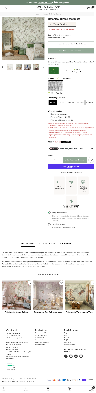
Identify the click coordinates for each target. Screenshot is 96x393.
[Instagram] (71, 356)
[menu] (3, 8)
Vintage (68, 35)
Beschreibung (28, 244)
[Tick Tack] (81, 356)
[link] (26, 389)
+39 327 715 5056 (12, 347)
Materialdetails (47, 244)
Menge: (51, 155)
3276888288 (10, 359)
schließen (94, 3)
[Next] (44, 67)
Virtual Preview (60, 24)
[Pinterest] (76, 356)
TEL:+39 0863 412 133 (13, 345)
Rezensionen (65, 244)
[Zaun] (6, 8)
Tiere (56, 35)
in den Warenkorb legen (74, 160)
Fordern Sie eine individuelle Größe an (71, 44)
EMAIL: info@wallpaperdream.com (17, 342)
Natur (62, 35)
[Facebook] (66, 356)
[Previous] (2, 67)
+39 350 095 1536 (12, 349)
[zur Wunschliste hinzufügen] (91, 160)
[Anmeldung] (88, 8)
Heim (37, 14)
